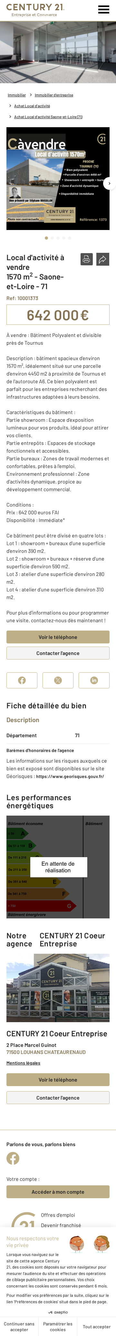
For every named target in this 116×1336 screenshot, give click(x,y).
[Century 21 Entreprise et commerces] (35, 10)
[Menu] (104, 9)
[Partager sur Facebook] (21, 680)
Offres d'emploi (58, 1215)
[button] (86, 259)
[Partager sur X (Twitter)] (58, 680)
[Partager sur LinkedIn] (94, 680)
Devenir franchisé (61, 1225)
